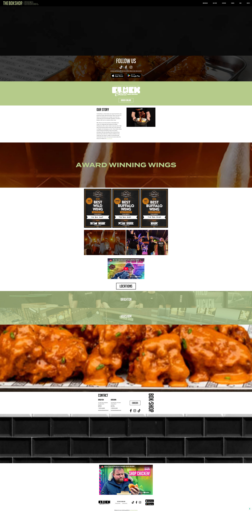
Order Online (205, 3)
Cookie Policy (124, 503)
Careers (232, 3)
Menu (240, 3)
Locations (224, 3)
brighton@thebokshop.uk (103, 410)
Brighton (126, 299)
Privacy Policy (117, 503)
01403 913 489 (114, 408)
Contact (248, 3)
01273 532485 (102, 408)
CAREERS (135, 403)
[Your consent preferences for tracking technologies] (249, 508)
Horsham (126, 316)
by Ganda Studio (133, 510)
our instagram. (109, 138)
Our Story (215, 3)
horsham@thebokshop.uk (116, 410)
